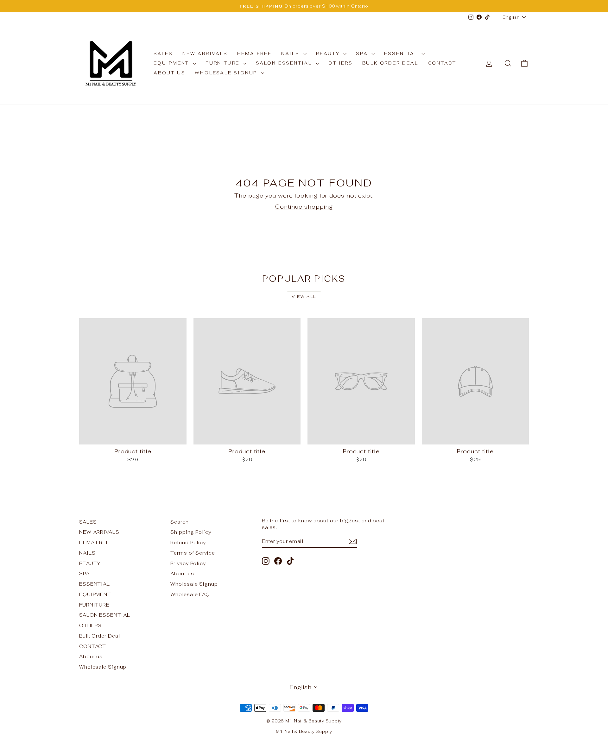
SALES (163, 53)
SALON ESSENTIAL (285, 63)
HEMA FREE (254, 53)
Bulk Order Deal (390, 63)
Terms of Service (192, 553)
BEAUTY (329, 53)
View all (304, 296)
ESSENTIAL (402, 53)
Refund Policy (188, 542)
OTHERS (340, 63)
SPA (363, 53)
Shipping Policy (190, 532)
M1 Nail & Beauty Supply (304, 731)
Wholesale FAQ (190, 594)
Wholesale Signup (227, 73)
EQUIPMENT (172, 63)
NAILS (291, 53)
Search (179, 522)
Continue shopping (304, 206)
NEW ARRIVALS (205, 53)
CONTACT (442, 63)
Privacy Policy (188, 563)
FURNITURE (224, 63)
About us (169, 73)
